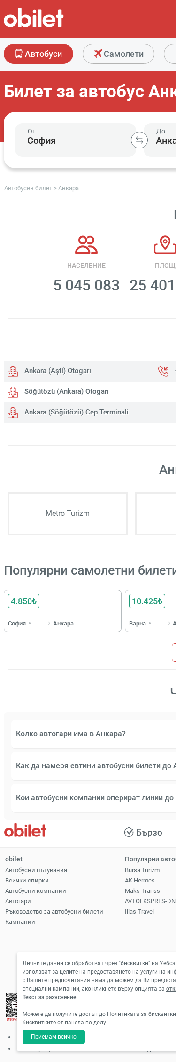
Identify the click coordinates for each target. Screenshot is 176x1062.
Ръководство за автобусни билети (54, 911)
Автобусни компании (35, 890)
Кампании (20, 921)
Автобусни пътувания (36, 870)
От (32, 131)
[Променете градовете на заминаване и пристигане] (139, 140)
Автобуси (42, 54)
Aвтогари (18, 901)
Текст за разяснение (49, 997)
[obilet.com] (56, 26)
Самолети (123, 54)
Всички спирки (27, 880)
